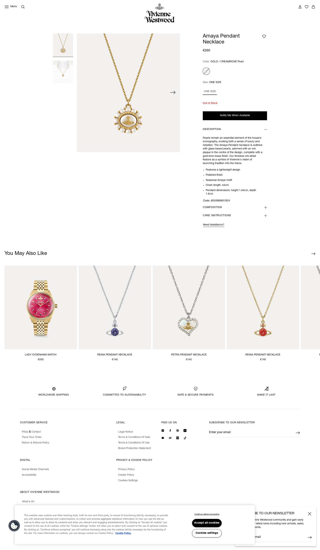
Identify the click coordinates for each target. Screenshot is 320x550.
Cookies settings (207, 533)
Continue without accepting (206, 514)
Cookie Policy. (123, 533)
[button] (14, 526)
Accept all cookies (206, 523)
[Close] (309, 514)
